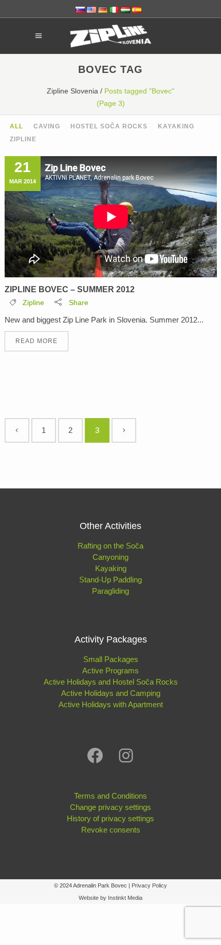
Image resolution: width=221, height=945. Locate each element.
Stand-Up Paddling (110, 579)
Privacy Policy (149, 885)
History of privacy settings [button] (110, 818)
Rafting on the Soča (110, 545)
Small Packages (110, 659)
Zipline (33, 302)
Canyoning (110, 557)
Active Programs (110, 670)
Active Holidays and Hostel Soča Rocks (111, 681)
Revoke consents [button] (110, 829)
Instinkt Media (125, 898)
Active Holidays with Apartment (111, 704)
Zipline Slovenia (72, 91)
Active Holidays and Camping (110, 693)
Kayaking (110, 568)
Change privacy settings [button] (110, 807)
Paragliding (110, 591)
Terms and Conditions (110, 795)
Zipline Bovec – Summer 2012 (70, 289)
